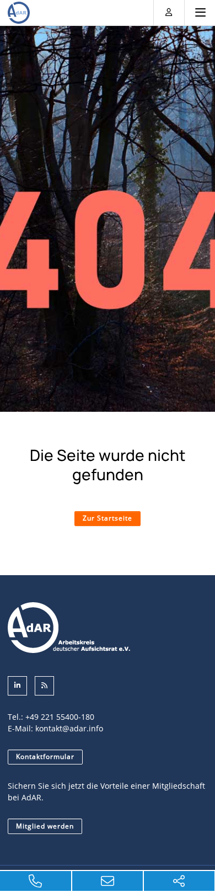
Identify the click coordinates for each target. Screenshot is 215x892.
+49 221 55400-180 (59, 717)
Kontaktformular (45, 756)
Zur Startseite (107, 518)
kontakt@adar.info (69, 728)
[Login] (169, 12)
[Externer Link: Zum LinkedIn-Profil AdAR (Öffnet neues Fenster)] (17, 685)
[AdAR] (19, 13)
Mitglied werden (45, 826)
